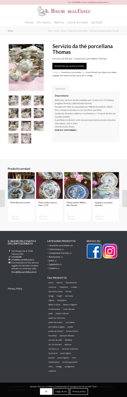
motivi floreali (91, 72)
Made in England (70, 304)
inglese (51, 300)
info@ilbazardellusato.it (98, 2)
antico (51, 282)
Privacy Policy (15, 288)
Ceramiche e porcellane (71, 72)
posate (70, 327)
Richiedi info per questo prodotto (69, 66)
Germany (69, 296)
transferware (53, 362)
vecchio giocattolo (69, 362)
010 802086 (76, 2)
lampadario (62, 300)
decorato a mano (55, 291)
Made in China (54, 304)
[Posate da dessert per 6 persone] (2, 198)
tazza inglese (65, 353)
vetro (50, 366)
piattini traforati (62, 313)
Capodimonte (71, 282)
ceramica (52, 287)
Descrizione (60, 89)
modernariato (54, 309)
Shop (10, 30)
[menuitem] (29, 22)
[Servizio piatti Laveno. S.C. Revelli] (124, 198)
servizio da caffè (55, 340)
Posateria (53, 268)
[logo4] (63, 11)
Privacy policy (79, 391)
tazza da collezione (70, 349)
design (51, 296)
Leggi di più (61, 391)
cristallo (74, 287)
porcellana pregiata (56, 327)
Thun (74, 357)
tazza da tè (81, 75)
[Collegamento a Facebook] (117, 2)
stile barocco (53, 349)
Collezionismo (55, 249)
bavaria (60, 282)
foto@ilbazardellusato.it (24, 271)
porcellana (102, 72)
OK (46, 391)
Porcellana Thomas (68, 75)
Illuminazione (54, 257)
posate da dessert (55, 331)
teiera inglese (63, 357)
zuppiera (52, 371)
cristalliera (63, 287)
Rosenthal (52, 335)
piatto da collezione (56, 318)
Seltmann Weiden (67, 335)
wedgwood (69, 366)
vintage (90, 75)
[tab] (60, 89)
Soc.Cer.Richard (55, 344)
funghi (59, 296)
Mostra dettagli (15, 217)
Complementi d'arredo (59, 253)
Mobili (51, 260)
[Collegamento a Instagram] (112, 2)
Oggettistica (54, 264)
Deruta (68, 291)
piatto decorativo (55, 322)
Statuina (68, 344)
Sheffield (68, 340)
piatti (50, 313)
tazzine (51, 357)
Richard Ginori (72, 331)
